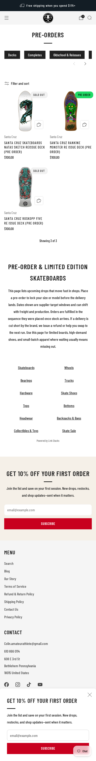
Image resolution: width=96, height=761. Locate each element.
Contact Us (11, 609)
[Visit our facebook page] (6, 684)
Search (9, 563)
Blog (7, 571)
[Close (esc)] (89, 694)
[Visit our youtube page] (40, 684)
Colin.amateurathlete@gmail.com (26, 643)
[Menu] (6, 18)
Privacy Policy (13, 617)
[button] (74, 63)
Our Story (10, 578)
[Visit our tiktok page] (28, 684)
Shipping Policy (14, 601)
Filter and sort (20, 83)
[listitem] (48, 5)
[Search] (89, 17)
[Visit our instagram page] (17, 684)
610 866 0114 (12, 651)
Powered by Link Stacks (48, 440)
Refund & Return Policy (19, 594)
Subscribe (48, 748)
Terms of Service (15, 586)
